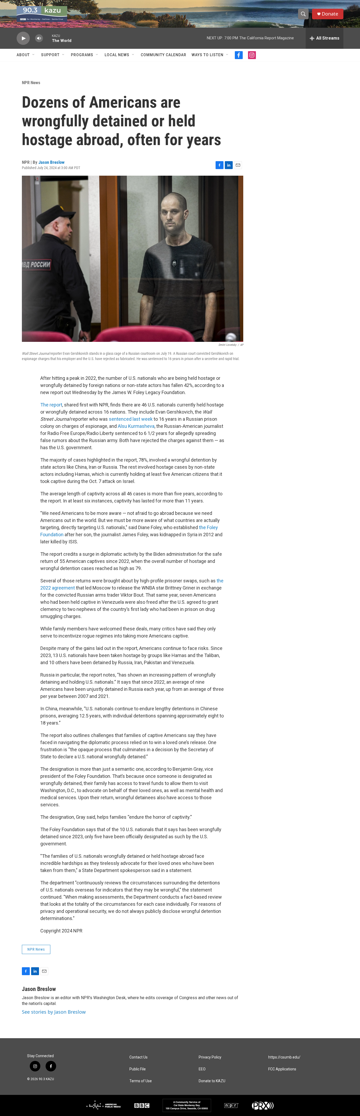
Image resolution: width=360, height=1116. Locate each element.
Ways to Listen (207, 55)
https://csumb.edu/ (284, 1057)
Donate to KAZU (212, 1081)
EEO (202, 1069)
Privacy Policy (210, 1057)
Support (50, 55)
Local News (117, 55)
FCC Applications (282, 1069)
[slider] (47, 38)
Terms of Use (140, 1081)
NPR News (31, 82)
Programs (82, 55)
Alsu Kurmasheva (136, 426)
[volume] (39, 38)
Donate (330, 14)
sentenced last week (131, 419)
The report (51, 405)
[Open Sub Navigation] (34, 55)
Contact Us (138, 1057)
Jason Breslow (51, 162)
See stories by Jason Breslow (54, 1012)
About (23, 55)
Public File (137, 1069)
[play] (23, 38)
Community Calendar (163, 55)
